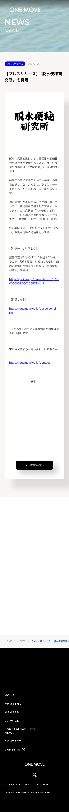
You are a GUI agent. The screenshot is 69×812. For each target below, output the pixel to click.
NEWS (21, 641)
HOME (8, 641)
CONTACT (13, 741)
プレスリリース (15, 63)
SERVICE (12, 721)
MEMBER (12, 712)
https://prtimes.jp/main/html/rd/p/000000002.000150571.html (34, 281)
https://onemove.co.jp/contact (29, 363)
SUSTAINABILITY (21, 729)
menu (62, 9)
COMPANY (13, 704)
